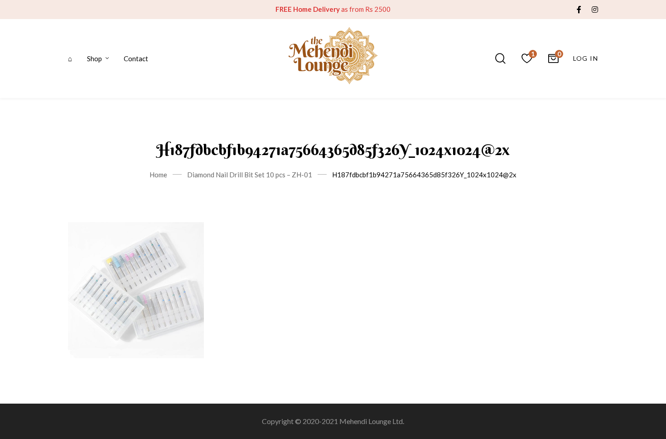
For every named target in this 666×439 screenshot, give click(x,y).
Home (158, 175)
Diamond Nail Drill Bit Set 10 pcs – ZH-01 (249, 175)
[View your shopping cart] (553, 58)
